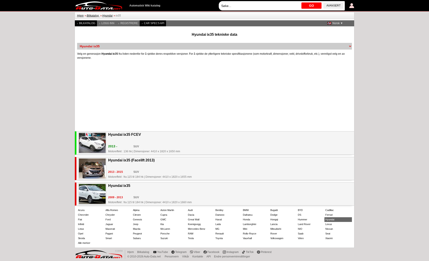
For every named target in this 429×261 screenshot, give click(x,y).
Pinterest (266, 252)
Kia (162, 224)
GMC (163, 219)
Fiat (80, 219)
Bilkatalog (93, 15)
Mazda (136, 229)
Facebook (213, 252)
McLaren (165, 229)
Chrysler (110, 214)
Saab (300, 233)
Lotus (81, 229)
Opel (80, 233)
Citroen (137, 214)
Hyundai (107, 15)
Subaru (137, 238)
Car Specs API (154, 23)
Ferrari (329, 214)
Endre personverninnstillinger (232, 256)
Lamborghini (249, 224)
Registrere (129, 23)
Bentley (219, 210)
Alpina (136, 210)
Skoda (81, 238)
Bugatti (274, 210)
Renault (219, 233)
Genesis (137, 219)
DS (299, 214)
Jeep (135, 224)
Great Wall (193, 219)
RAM (190, 233)
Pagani (109, 233)
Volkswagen (276, 238)
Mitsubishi (275, 229)
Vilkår (185, 256)
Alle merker (84, 243)
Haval (218, 219)
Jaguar (109, 224)
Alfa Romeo (111, 210)
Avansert (333, 5)
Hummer (302, 219)
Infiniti (81, 224)
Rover (273, 233)
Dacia (191, 214)
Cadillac (329, 210)
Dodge (274, 214)
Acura (81, 210)
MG (217, 229)
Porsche (165, 233)
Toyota (219, 238)
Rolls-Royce (249, 233)
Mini (245, 229)
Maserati (110, 229)
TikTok (250, 252)
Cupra (163, 214)
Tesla (191, 238)
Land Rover (304, 224)
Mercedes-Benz (196, 229)
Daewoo (219, 214)
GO (311, 5)
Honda (246, 219)
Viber (197, 252)
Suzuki (164, 238)
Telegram (181, 252)
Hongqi (274, 219)
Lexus (328, 224)
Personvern (172, 256)
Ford (108, 219)
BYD (300, 210)
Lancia (274, 224)
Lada (218, 224)
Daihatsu (247, 214)
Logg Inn (107, 23)
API (208, 256)
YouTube (162, 252)
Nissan (329, 229)
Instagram (233, 252)
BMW (246, 210)
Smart (108, 238)
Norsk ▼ (337, 23)
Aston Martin (167, 210)
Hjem (80, 15)
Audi (190, 210)
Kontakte (197, 256)
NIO (300, 229)
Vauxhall (247, 238)
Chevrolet (83, 214)
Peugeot (137, 233)
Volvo (301, 238)
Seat (327, 233)
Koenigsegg (194, 224)
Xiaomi (328, 238)
